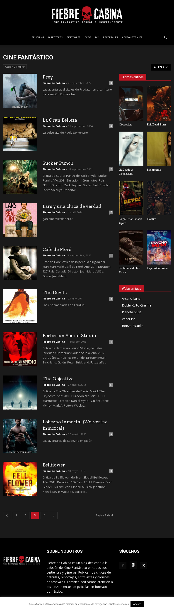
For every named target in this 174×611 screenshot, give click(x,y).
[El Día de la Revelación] (131, 149)
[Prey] (20, 91)
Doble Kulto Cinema (136, 305)
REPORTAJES (110, 37)
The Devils (55, 292)
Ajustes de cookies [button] (119, 604)
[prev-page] (7, 515)
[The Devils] (20, 306)
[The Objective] (20, 392)
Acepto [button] (137, 604)
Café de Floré (57, 249)
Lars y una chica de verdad (72, 206)
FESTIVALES (73, 37)
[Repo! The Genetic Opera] (131, 198)
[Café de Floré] (20, 263)
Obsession (125, 124)
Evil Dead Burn (156, 124)
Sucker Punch (58, 163)
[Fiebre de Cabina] (87, 15)
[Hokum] (159, 198)
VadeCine (128, 319)
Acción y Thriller (15, 66)
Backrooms (154, 169)
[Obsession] (131, 103)
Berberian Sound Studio (69, 335)
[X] (143, 565)
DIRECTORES (55, 37)
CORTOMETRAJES (132, 37)
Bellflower (54, 465)
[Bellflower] (20, 479)
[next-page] (54, 515)
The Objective (58, 378)
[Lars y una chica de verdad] (20, 220)
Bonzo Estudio (132, 326)
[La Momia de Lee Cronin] (131, 247)
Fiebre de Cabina (54, 83)
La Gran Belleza (60, 120)
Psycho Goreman (157, 268)
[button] (165, 37)
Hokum (151, 219)
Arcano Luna (131, 298)
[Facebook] (122, 565)
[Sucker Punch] (20, 177)
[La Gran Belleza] (20, 134)
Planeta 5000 (131, 312)
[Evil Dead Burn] (159, 103)
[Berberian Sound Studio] (20, 349)
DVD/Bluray (92, 37)
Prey (48, 77)
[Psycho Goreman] (159, 247)
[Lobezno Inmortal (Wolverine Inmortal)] (20, 436)
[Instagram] (133, 565)
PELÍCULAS (38, 37)
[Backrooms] (159, 149)
